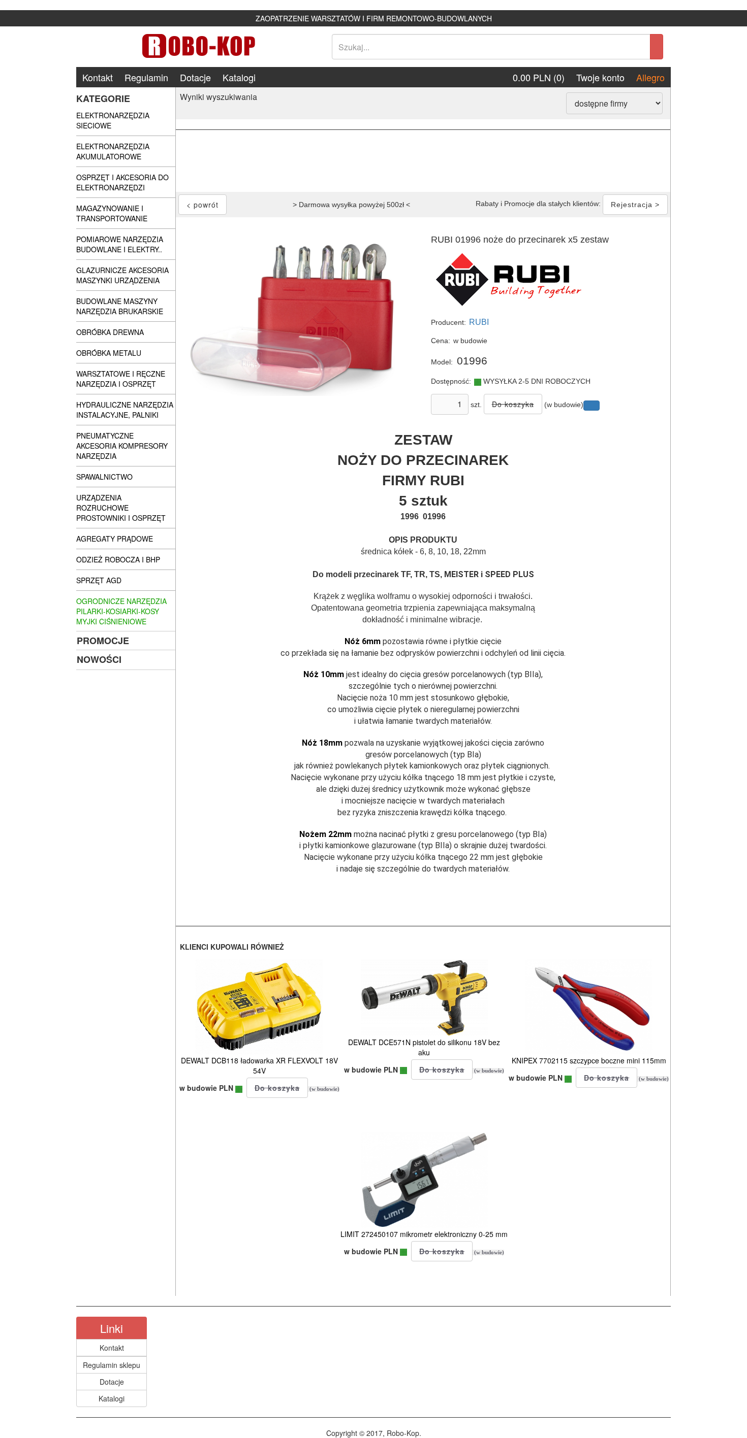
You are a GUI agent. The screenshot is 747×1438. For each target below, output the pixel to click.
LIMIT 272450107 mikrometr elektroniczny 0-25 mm (424, 1234)
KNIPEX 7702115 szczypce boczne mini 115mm (589, 1060)
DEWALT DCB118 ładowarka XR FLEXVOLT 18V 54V (259, 1065)
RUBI (479, 322)
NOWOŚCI (99, 659)
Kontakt (97, 77)
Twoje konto (600, 77)
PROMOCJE (103, 640)
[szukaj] (656, 46)
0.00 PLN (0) (539, 77)
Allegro (650, 77)
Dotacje (195, 77)
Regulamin (146, 77)
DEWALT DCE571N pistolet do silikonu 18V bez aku (424, 1047)
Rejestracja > (635, 204)
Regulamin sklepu (111, 1365)
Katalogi (239, 77)
